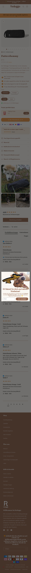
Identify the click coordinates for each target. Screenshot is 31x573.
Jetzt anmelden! (22, 299)
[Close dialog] (28, 273)
